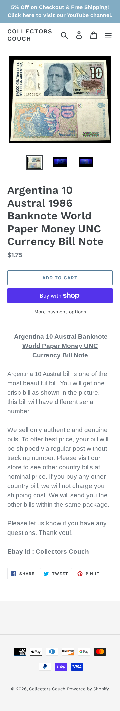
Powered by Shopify (88, 688)
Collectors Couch (30, 35)
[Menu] (108, 34)
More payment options (60, 311)
